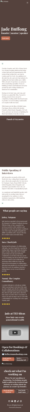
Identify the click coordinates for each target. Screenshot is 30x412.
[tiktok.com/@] (17, 401)
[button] (8, 3)
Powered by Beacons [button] (15, 407)
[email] (9, 401)
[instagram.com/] (20, 401)
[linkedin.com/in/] (15, 401)
